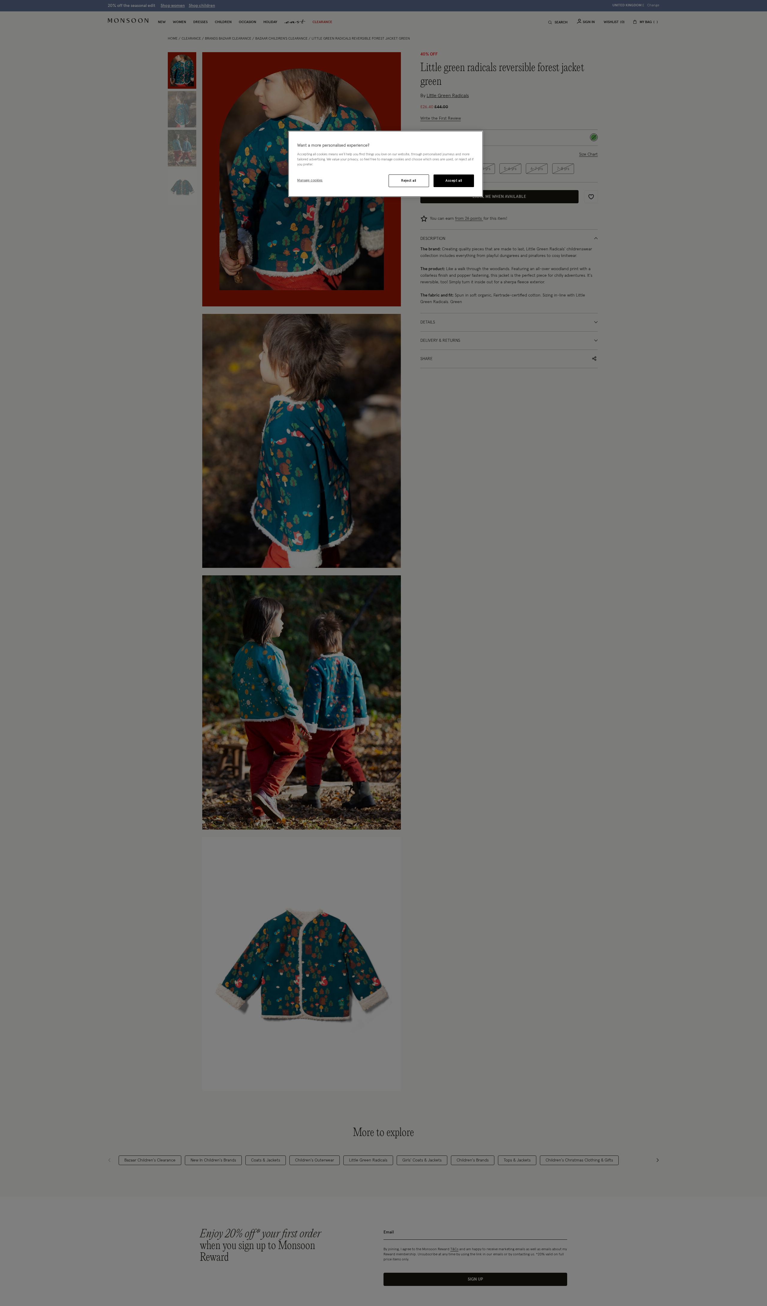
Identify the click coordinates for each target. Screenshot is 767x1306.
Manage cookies (310, 180)
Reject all (408, 180)
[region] (385, 164)
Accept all (454, 180)
